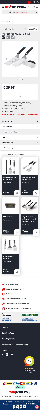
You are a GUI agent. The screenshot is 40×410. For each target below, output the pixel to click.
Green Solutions (18, 396)
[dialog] (37, 407)
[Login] (38, 2)
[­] (3, 364)
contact (34, 2)
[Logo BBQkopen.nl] (15, 6)
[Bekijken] (37, 7)
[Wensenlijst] (33, 7)
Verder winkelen (9, 29)
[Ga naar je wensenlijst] (33, 7)
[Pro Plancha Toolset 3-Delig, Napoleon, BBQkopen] (20, 59)
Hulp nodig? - (18, 12)
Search (29, 7)
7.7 (29, 2)
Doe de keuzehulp (21, 12)
